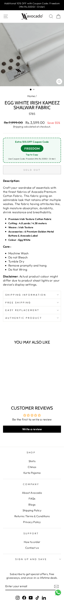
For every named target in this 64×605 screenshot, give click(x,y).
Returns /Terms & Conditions (32, 516)
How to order (32, 542)
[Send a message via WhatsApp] (58, 592)
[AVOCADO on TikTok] (37, 597)
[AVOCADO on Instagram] (18, 597)
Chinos (32, 467)
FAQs (32, 498)
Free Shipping (18, 302)
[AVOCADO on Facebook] (24, 597)
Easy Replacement (22, 310)
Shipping (18, 126)
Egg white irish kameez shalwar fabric (14, 383)
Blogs (31, 504)
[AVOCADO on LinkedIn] (44, 597)
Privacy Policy (32, 522)
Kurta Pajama (32, 472)
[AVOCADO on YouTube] (31, 597)
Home (31, 96)
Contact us (32, 547)
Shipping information (25, 294)
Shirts (32, 461)
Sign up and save (31, 559)
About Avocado (32, 492)
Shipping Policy (32, 510)
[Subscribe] (56, 586)
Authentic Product (23, 317)
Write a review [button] (32, 429)
